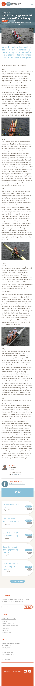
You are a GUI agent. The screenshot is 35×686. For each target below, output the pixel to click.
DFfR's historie (6, 632)
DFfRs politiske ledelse (8, 619)
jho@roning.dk (16, 474)
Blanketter (5, 630)
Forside (4, 21)
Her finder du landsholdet (17, 484)
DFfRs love (4, 621)
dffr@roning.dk (9, 654)
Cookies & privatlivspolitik (12, 671)
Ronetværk (5, 628)
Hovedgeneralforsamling (9, 626)
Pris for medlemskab (8, 623)
